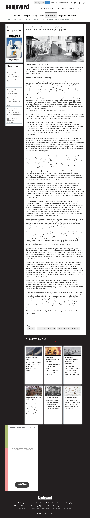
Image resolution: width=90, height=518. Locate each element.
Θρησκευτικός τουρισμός (61, 19)
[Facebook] (79, 3)
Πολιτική (16, 15)
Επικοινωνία (46, 508)
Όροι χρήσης (67, 508)
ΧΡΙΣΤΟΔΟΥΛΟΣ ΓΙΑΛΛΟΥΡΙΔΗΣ (68, 328)
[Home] (17, 6)
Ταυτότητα (22, 508)
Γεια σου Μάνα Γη (11, 93)
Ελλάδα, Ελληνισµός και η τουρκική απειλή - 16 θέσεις (14, 103)
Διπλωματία (51, 15)
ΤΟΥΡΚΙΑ (31, 328)
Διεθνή (34, 15)
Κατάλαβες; (9, 122)
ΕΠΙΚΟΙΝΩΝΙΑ (62, 8)
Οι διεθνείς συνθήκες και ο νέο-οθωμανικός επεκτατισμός (33, 399)
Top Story (49, 19)
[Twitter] (75, 3)
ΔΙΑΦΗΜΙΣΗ (71, 8)
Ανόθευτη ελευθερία (12, 76)
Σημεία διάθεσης (34, 508)
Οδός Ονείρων (17, 19)
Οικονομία (26, 15)
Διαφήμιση (56, 508)
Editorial (8, 19)
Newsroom (13, 66)
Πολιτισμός (72, 15)
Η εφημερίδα (14, 28)
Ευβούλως (74, 19)
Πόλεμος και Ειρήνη (71, 397)
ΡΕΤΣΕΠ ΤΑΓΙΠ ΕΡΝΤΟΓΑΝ (46, 328)
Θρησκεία (62, 15)
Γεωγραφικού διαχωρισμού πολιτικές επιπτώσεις (52, 359)
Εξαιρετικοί (35, 19)
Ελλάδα (41, 15)
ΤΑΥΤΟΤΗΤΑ (41, 8)
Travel (42, 19)
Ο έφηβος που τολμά (52, 397)
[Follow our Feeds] (84, 3)
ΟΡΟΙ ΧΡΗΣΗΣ (80, 8)
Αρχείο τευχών (14, 60)
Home (28, 27)
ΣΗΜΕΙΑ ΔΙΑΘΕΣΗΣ (51, 8)
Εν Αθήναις (26, 19)
